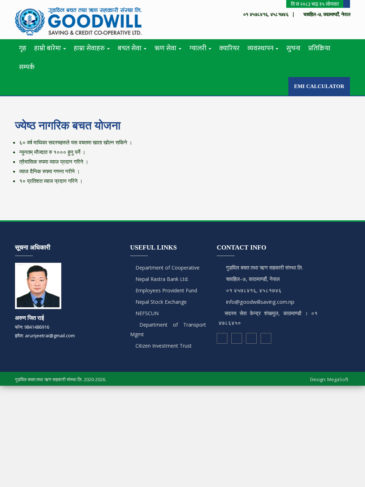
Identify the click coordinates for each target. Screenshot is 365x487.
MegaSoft (337, 379)
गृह (22, 48)
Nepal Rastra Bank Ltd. (161, 279)
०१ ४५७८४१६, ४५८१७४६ (254, 290)
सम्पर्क (27, 67)
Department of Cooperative (167, 267)
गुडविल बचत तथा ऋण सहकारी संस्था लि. (264, 267)
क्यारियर (229, 48)
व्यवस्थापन (261, 48)
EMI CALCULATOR (319, 86)
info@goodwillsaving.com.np (260, 301)
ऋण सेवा (166, 48)
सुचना (293, 48)
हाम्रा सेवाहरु (90, 48)
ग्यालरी (198, 48)
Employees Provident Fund (165, 290)
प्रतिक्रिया (319, 48)
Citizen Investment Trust (163, 345)
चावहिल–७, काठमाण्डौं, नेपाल (253, 278)
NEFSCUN (146, 313)
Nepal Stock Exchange (160, 301)
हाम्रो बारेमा (48, 48)
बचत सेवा (130, 48)
